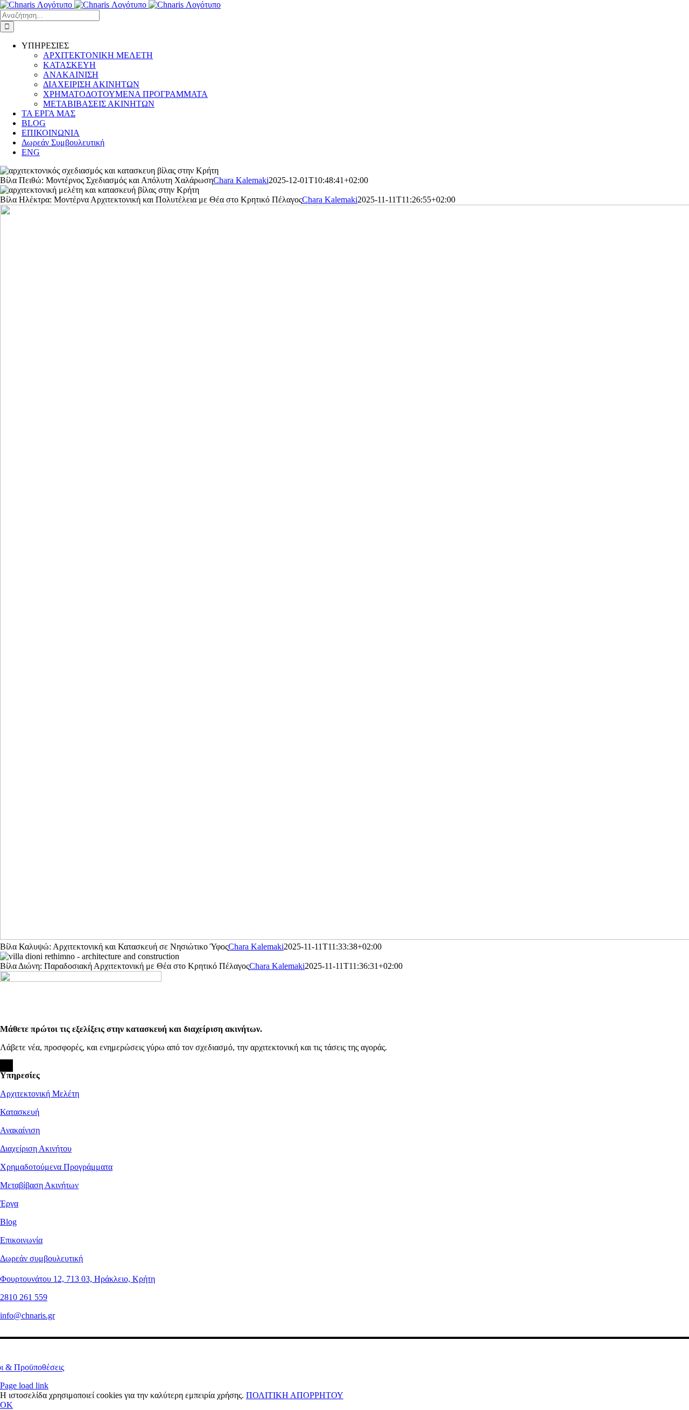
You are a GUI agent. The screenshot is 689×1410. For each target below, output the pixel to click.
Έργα (9, 1203)
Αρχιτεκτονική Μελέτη (39, 1093)
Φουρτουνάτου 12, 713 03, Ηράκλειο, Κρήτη (77, 1278)
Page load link (24, 1385)
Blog (8, 1221)
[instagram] (4, 1065)
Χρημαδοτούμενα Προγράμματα (56, 1166)
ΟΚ (6, 1404)
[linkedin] (11, 1065)
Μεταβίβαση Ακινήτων (39, 1185)
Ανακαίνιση (20, 1130)
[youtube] (8, 1065)
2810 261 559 (23, 1297)
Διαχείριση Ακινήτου (36, 1148)
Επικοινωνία (21, 1240)
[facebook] (1, 1065)
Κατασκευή (19, 1111)
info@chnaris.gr (27, 1315)
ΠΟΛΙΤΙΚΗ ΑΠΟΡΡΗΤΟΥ (294, 1395)
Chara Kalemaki (241, 180)
